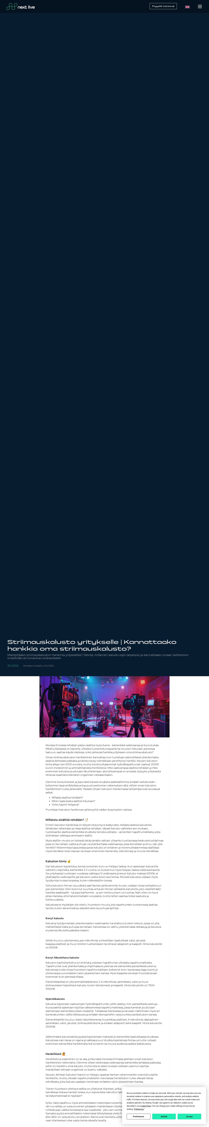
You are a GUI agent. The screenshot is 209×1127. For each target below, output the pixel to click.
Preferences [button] (139, 1109)
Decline (164, 1117)
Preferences (138, 1117)
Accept (189, 1117)
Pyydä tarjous (163, 6)
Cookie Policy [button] (145, 1106)
